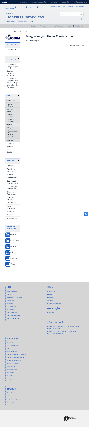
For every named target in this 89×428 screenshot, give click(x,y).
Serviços (33, 26)
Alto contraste (67, 7)
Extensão (10, 166)
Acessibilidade (55, 7)
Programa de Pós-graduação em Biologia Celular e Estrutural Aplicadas (12, 70)
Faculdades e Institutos (14, 297)
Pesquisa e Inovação (11, 170)
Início (17, 31)
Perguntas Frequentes (56, 26)
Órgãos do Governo (80, 2)
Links (12, 252)
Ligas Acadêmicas (11, 207)
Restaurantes (11, 306)
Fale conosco (11, 402)
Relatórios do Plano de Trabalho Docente (12, 134)
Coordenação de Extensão (12, 187)
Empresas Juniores (10, 198)
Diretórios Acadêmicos (11, 193)
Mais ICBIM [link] (10, 160)
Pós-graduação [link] (11, 58)
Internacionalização (13, 315)
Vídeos (12, 264)
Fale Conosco (79, 26)
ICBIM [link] (9, 95)
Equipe (9, 124)
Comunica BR (23, 2)
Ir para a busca (33, 7)
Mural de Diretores (10, 110)
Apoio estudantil (12, 312)
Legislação (65, 2)
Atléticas (10, 174)
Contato (69, 26)
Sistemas (13, 258)
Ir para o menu (22, 7)
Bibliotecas (10, 300)
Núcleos (10, 215)
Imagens (13, 246)
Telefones (43, 26)
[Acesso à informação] (70, 418)
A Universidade (12, 291)
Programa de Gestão (11, 151)
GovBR (4, 1)
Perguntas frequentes (14, 399)
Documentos (15, 240)
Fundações (10, 309)
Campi (9, 294)
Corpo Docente (13, 128)
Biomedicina (11, 49)
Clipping (13, 234)
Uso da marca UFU (13, 318)
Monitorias (11, 211)
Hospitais (10, 303)
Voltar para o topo (77, 45)
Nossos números (10, 105)
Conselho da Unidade (11, 115)
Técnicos (10, 140)
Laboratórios (11, 203)
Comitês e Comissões (10, 120)
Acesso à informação (39, 2)
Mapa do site (79, 7)
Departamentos (12, 178)
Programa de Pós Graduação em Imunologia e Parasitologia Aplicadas (12, 83)
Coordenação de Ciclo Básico (12, 182)
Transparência (12, 218)
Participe (54, 2)
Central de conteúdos (11, 227)
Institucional (11, 101)
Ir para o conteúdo (10, 7)
